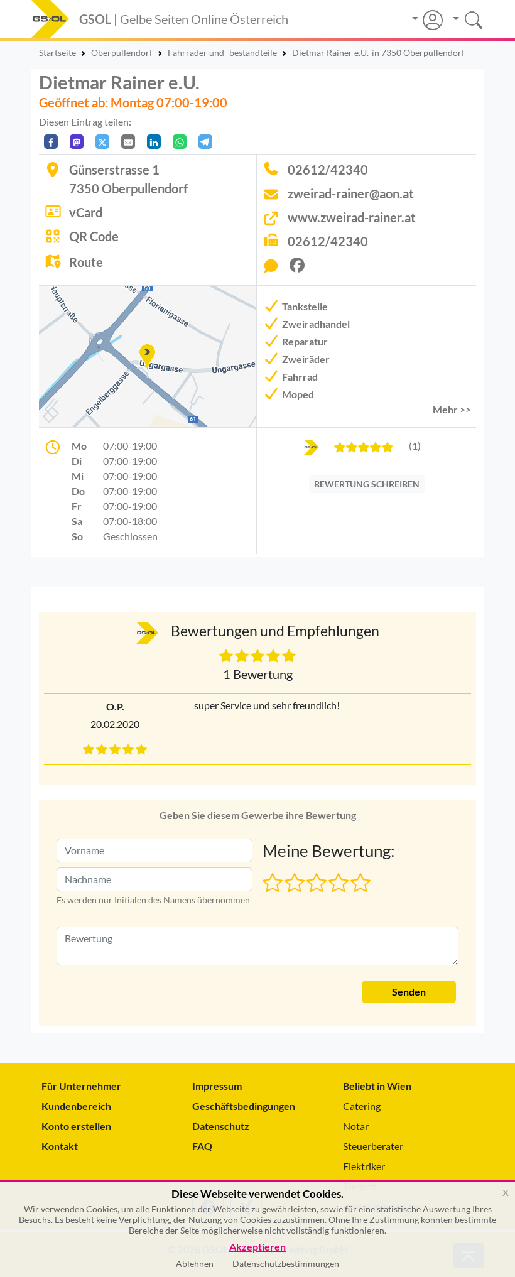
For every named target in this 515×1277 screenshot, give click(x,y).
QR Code (94, 236)
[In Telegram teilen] (205, 141)
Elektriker (364, 1166)
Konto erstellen (76, 1126)
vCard (85, 212)
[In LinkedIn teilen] (154, 141)
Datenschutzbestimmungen (285, 1263)
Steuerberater (373, 1146)
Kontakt (59, 1146)
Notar (356, 1126)
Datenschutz (220, 1126)
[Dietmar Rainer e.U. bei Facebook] (302, 269)
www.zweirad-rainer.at (352, 217)
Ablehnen (195, 1263)
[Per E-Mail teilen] (128, 141)
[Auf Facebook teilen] (51, 141)
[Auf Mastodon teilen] (77, 141)
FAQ (202, 1146)
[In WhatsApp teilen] (180, 141)
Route (86, 261)
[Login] (427, 20)
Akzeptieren (257, 1247)
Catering (362, 1106)
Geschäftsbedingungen (243, 1106)
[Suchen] (463, 18)
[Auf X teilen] (102, 141)
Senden (409, 991)
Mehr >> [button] (452, 409)
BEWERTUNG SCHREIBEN (367, 484)
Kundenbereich (76, 1106)
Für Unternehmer (81, 1086)
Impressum (217, 1086)
